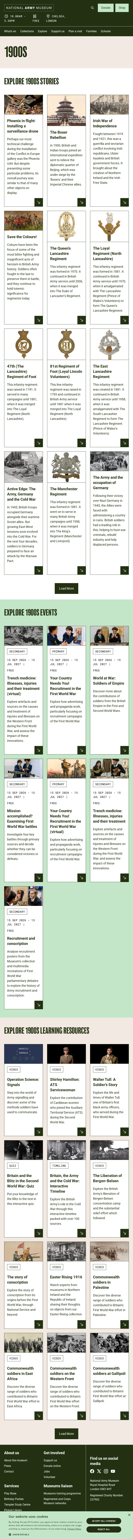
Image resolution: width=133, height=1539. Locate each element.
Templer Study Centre (17, 1504)
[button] (46, 1534)
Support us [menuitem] (57, 31)
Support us (50, 1460)
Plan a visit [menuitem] (75, 31)
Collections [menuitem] (27, 31)
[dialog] (66, 1525)
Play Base (10, 1493)
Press (7, 1466)
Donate (105, 7)
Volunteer (49, 1477)
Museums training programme (62, 1493)
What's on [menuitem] (10, 31)
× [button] (129, 1515)
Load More (66, 588)
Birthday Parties (14, 1499)
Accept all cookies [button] (104, 1520)
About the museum (15, 1460)
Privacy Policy (74, 1528)
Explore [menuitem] (42, 31)
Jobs (47, 1471)
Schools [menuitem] (106, 31)
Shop (122, 7)
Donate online (52, 1466)
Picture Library (13, 1510)
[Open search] (92, 8)
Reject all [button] (104, 1529)
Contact (9, 1471)
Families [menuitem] (91, 31)
